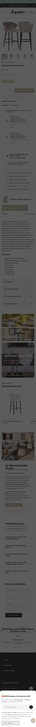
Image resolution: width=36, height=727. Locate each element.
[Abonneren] (31, 707)
